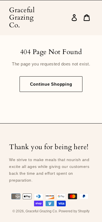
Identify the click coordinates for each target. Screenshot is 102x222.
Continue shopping (51, 84)
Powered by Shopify (74, 211)
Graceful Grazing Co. (22, 18)
